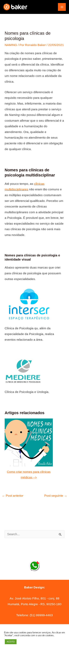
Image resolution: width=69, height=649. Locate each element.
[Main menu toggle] (62, 7)
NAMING (11, 45)
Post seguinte (55, 495)
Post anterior (12, 495)
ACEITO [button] (11, 642)
